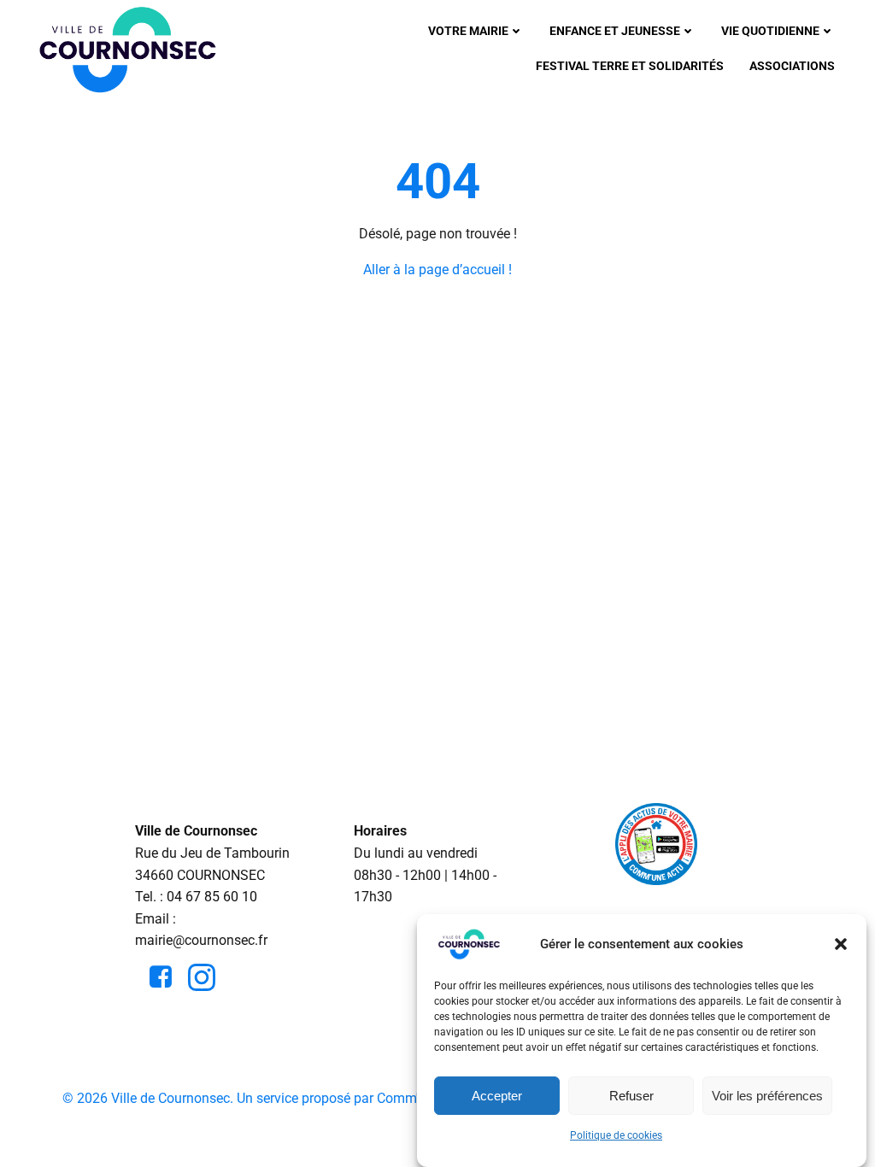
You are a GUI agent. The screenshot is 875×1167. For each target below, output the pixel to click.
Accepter (497, 1095)
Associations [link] (792, 66)
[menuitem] (476, 31)
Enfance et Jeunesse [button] (614, 31)
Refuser (631, 1095)
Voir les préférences (767, 1095)
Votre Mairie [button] (468, 31)
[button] (840, 944)
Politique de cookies (616, 1135)
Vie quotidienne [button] (770, 31)
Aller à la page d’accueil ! (437, 269)
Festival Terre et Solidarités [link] (630, 66)
